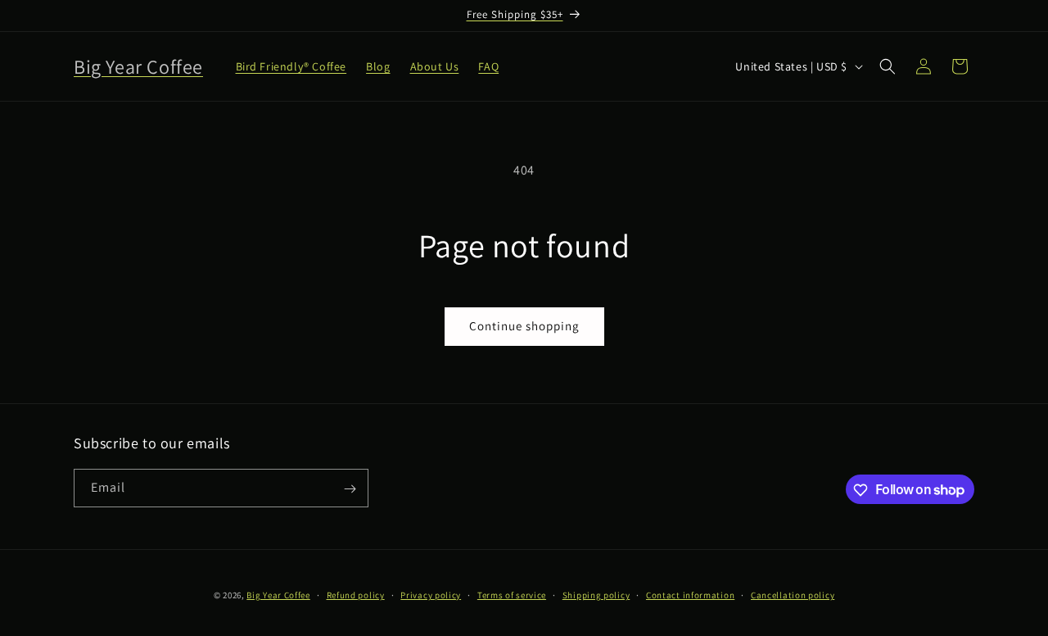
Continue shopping (524, 326)
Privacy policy (430, 594)
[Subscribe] (350, 489)
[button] (888, 66)
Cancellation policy (792, 594)
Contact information (690, 594)
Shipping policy (596, 594)
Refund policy (356, 594)
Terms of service (511, 594)
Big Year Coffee (278, 595)
